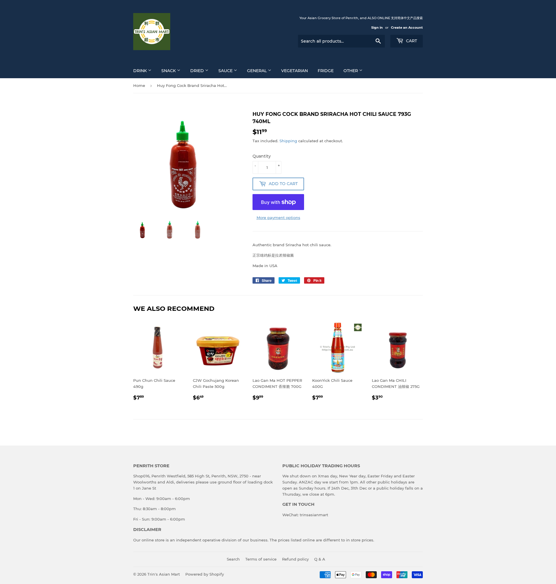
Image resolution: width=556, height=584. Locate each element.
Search (233, 559)
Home (139, 85)
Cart (411, 40)
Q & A (319, 559)
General (257, 70)
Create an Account (407, 27)
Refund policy (295, 559)
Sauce (226, 70)
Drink (140, 70)
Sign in (377, 27)
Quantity (262, 156)
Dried (197, 70)
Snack (169, 70)
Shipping (288, 140)
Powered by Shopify (204, 574)
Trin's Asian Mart (163, 574)
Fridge (326, 70)
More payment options (278, 217)
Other (351, 70)
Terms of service (261, 559)
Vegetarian (294, 70)
